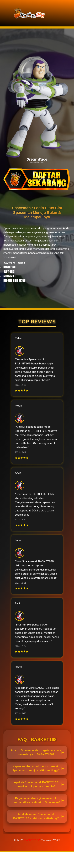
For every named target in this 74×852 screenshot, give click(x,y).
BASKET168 (32, 840)
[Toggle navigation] (70, 13)
